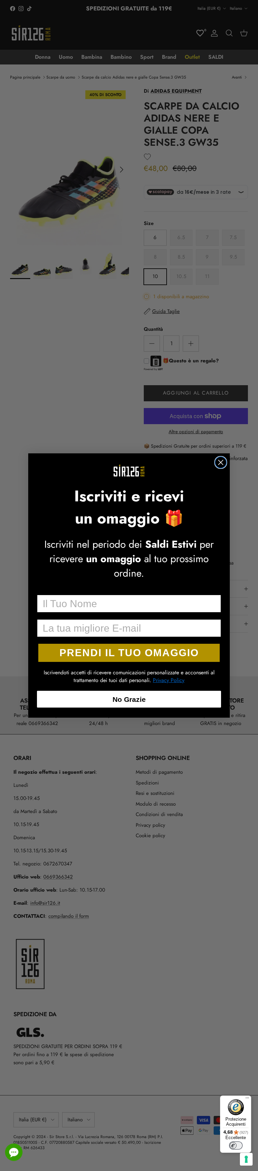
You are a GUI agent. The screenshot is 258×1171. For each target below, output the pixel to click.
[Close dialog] (220, 462)
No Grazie (129, 699)
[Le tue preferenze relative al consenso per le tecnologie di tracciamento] (246, 1159)
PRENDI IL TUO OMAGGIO (129, 652)
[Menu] (247, 1099)
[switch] (236, 1145)
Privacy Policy (168, 680)
